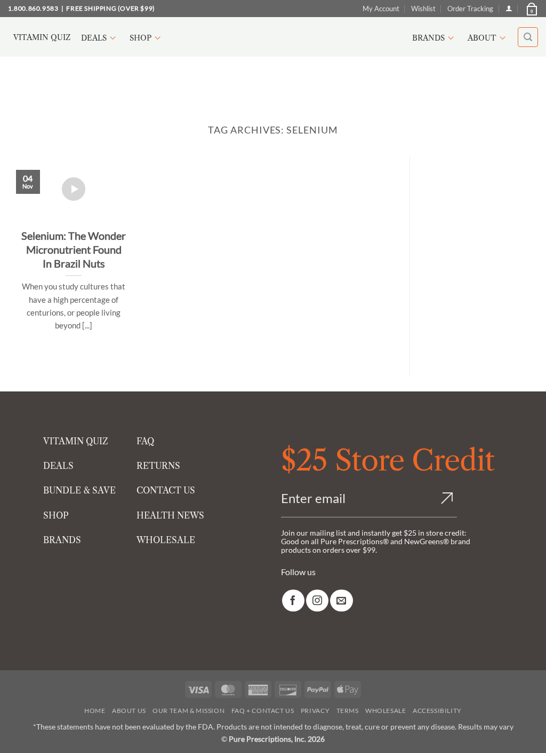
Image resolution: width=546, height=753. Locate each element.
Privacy (315, 711)
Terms (347, 711)
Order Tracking (470, 8)
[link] (293, 600)
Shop (140, 38)
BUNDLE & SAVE (79, 490)
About (482, 38)
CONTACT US (165, 490)
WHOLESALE (165, 540)
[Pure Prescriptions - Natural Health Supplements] (273, 37)
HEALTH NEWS (170, 515)
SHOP (56, 515)
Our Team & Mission (188, 711)
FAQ (145, 441)
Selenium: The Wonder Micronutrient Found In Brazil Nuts (73, 249)
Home (94, 711)
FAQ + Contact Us (262, 711)
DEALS (58, 465)
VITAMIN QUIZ (75, 441)
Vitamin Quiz (41, 37)
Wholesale (385, 711)
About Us (129, 711)
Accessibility (437, 711)
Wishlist (423, 8)
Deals (94, 38)
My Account (381, 8)
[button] (531, 8)
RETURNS (158, 465)
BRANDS (62, 540)
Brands (428, 38)
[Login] (508, 8)
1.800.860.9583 (33, 8)
